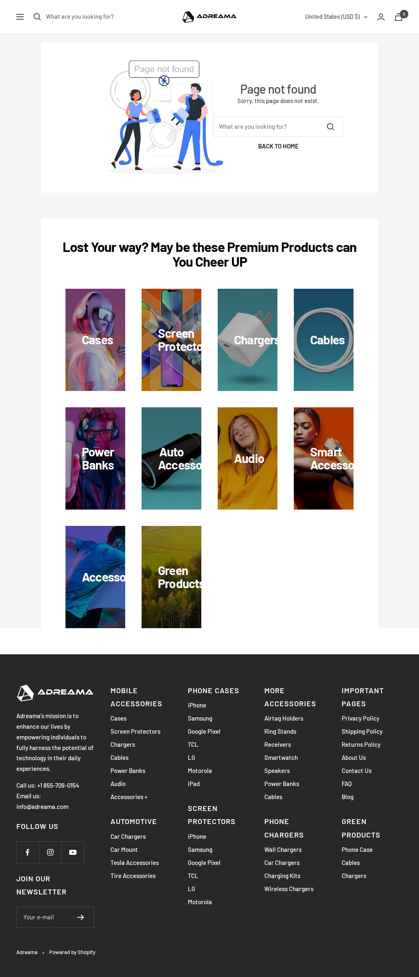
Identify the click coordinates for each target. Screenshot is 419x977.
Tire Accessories (132, 875)
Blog (348, 796)
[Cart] (398, 17)
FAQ (347, 783)
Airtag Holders (283, 718)
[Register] (81, 917)
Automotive (133, 821)
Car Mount (124, 849)
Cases (118, 718)
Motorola (200, 770)
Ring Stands (280, 731)
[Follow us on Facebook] (27, 852)
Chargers (122, 744)
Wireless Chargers (288, 888)
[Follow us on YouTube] (72, 852)
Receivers (277, 744)
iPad (194, 783)
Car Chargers (128, 836)
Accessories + (128, 796)
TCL (193, 744)
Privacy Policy (360, 718)
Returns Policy (361, 744)
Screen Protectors (135, 731)
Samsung (200, 718)
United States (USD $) (332, 16)
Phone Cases (213, 690)
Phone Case (357, 849)
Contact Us (357, 770)
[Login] (381, 16)
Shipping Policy (362, 731)
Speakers (277, 770)
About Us (354, 757)
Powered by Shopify (72, 952)
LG (191, 757)
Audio (118, 783)
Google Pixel (204, 731)
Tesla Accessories (134, 862)
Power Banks (127, 770)
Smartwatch (281, 757)
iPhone (197, 705)
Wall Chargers (283, 849)
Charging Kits (282, 875)
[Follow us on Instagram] (50, 852)
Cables (119, 757)
